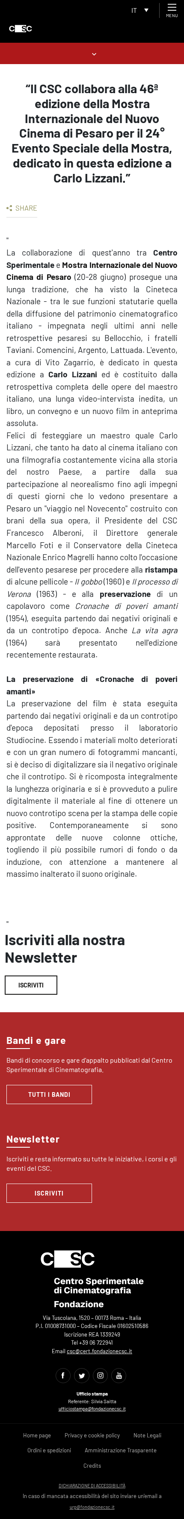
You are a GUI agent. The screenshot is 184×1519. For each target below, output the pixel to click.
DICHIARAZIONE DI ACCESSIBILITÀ (92, 1485)
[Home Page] (20, 28)
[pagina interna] (92, 53)
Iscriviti (31, 985)
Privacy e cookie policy (92, 1435)
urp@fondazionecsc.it (92, 1507)
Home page (37, 1435)
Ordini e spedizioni (49, 1450)
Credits (92, 1465)
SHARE (25, 207)
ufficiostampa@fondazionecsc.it (92, 1408)
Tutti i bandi (49, 1094)
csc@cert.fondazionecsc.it (99, 1351)
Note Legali (147, 1435)
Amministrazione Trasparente (121, 1450)
